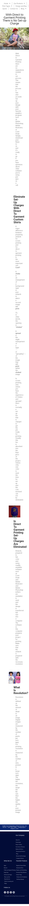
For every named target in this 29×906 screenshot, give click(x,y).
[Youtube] (8, 892)
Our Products (18, 3)
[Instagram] (11, 892)
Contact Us (14, 9)
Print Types (6, 6)
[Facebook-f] (5, 892)
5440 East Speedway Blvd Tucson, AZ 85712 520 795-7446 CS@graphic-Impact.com (14, 827)
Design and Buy (21, 6)
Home (6, 3)
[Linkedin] (14, 892)
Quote (4, 9)
